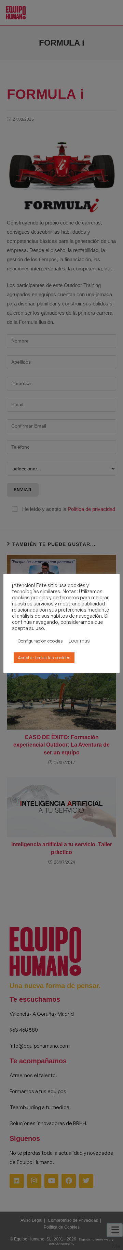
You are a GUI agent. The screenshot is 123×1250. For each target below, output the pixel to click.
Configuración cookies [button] (40, 641)
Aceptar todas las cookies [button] (44, 657)
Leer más (79, 641)
